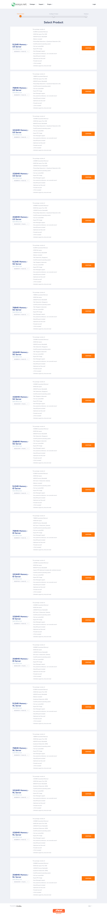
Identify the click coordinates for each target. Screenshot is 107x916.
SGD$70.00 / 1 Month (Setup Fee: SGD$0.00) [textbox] (21, 314)
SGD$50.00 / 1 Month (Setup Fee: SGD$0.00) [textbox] (21, 95)
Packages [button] (32, 4)
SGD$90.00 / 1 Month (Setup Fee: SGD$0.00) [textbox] (21, 623)
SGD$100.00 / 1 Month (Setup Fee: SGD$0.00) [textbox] (21, 224)
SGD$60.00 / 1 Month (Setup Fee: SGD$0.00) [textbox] (21, 137)
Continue (88, 48)
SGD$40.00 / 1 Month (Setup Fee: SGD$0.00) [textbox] (21, 51)
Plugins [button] (49, 4)
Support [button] (41, 4)
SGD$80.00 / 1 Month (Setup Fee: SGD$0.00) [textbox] (21, 180)
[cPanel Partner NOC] (59, 911)
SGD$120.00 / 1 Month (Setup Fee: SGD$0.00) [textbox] (21, 448)
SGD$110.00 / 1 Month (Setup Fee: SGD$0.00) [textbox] (21, 666)
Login (94, 4)
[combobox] (20, 51)
